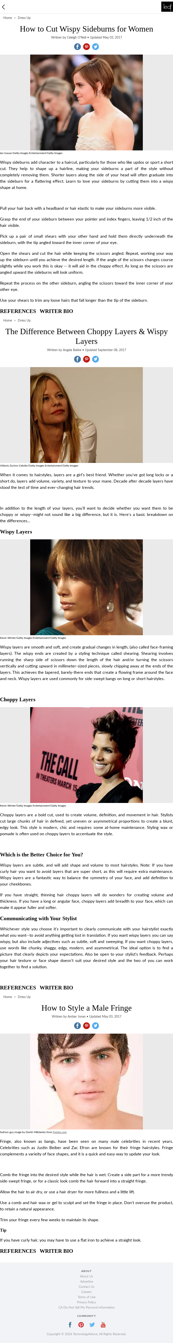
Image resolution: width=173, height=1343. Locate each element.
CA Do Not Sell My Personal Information (87, 1307)
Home (7, 18)
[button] (77, 46)
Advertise (86, 1281)
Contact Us (86, 1286)
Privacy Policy (86, 1302)
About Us (86, 1276)
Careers (86, 1292)
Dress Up (24, 18)
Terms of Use (87, 1297)
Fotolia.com (60, 1132)
